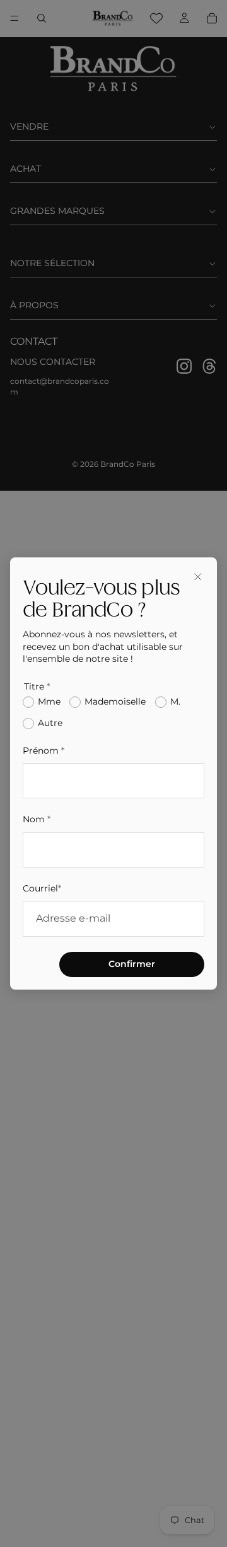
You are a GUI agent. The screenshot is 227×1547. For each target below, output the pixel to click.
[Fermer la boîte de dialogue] (198, 576)
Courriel (42, 888)
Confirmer (131, 963)
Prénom (43, 750)
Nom (36, 819)
